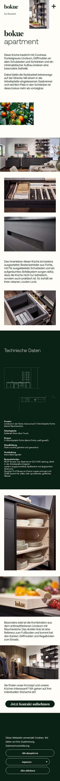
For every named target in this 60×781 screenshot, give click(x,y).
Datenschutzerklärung (17, 745)
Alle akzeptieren (30, 753)
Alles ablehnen (27, 770)
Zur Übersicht (10, 14)
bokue (11, 6)
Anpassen (27, 762)
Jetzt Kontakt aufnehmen (30, 703)
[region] (30, 747)
